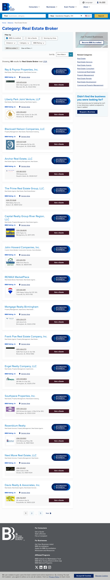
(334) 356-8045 (21, 230)
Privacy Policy (54, 577)
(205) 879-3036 (21, 82)
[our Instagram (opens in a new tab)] (49, 568)
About (85, 7)
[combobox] (27, 16)
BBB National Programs (43, 563)
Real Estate (81, 58)
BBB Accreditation (42, 546)
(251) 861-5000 (21, 171)
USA (45, 61)
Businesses (51, 7)
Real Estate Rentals (84, 78)
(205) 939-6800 (21, 379)
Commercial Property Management (90, 85)
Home (4, 23)
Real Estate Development (86, 82)
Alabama (10, 23)
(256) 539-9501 (21, 438)
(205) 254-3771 (21, 319)
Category (23, 43)
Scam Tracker (69, 7)
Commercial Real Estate (86, 72)
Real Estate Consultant (85, 68)
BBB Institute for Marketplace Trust (48, 559)
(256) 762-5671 (21, 498)
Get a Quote (32, 38)
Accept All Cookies (83, 576)
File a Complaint (41, 536)
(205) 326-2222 (21, 409)
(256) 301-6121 (21, 468)
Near (52, 16)
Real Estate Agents (84, 65)
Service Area (25, 77)
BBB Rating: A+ (10, 166)
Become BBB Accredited (91, 42)
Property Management (85, 75)
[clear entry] (81, 16)
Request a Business (87, 112)
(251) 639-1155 (20, 260)
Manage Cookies (101, 576)
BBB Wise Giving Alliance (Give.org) (48, 561)
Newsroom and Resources (44, 550)
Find (6, 16)
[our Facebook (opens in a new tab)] (45, 568)
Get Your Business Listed (44, 544)
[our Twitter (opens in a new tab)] (36, 568)
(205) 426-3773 (21, 349)
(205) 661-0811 (21, 290)
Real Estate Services (84, 62)
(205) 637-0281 (21, 142)
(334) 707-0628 (11, 200)
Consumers (33, 7)
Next (47, 513)
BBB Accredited (15, 38)
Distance (9, 43)
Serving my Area (50, 38)
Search (101, 16)
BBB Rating (37, 43)
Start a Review (40, 534)
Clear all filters (26, 48)
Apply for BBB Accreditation (45, 548)
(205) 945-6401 (21, 112)
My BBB (102, 2)
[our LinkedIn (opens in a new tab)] (41, 568)
